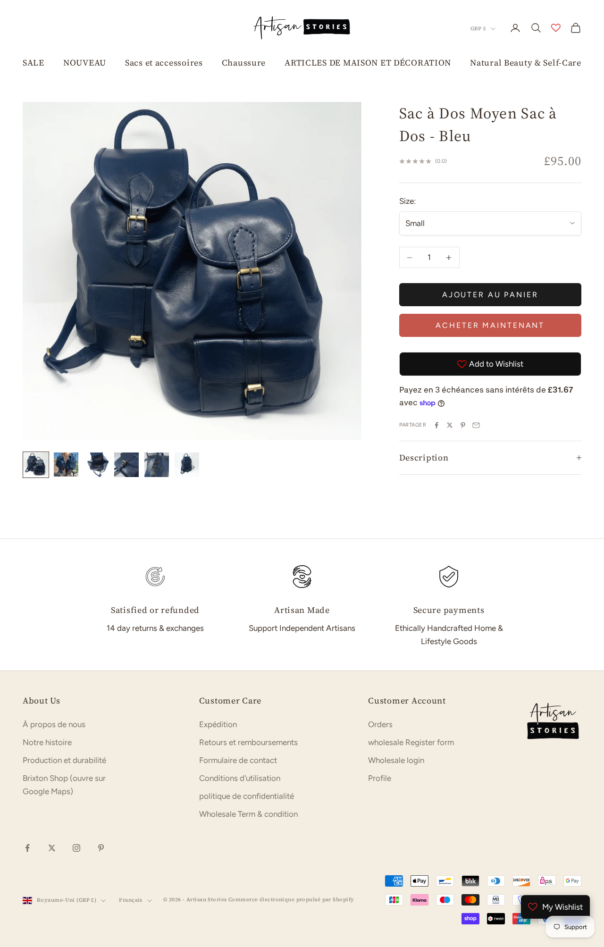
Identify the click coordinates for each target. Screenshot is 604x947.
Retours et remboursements (248, 742)
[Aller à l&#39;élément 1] (36, 465)
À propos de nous (54, 724)
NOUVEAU (84, 62)
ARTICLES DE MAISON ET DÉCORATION (368, 62)
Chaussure (244, 62)
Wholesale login (396, 760)
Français (131, 900)
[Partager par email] (476, 425)
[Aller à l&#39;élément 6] (187, 465)
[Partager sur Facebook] (436, 425)
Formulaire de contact (238, 760)
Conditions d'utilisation (239, 778)
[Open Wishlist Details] (556, 28)
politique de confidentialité (246, 796)
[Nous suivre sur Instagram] (76, 848)
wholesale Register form (411, 742)
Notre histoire (47, 742)
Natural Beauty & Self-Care (525, 62)
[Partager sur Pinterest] (463, 425)
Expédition (218, 724)
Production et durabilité (64, 760)
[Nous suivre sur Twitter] (52, 848)
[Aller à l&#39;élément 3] (96, 465)
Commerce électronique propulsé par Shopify (291, 899)
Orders (380, 724)
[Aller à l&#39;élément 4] (126, 465)
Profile (379, 778)
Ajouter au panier (490, 294)
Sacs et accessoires (164, 62)
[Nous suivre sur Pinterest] (101, 848)
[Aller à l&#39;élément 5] (156, 465)
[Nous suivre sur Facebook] (27, 848)
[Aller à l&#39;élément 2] (66, 465)
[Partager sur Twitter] (449, 425)
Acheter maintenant (490, 325)
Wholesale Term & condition (248, 814)
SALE (33, 62)
